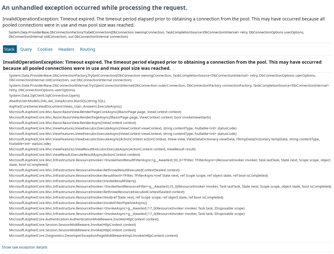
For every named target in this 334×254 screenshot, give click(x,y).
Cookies (45, 49)
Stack (10, 49)
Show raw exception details (24, 247)
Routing (87, 49)
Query (26, 49)
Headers (66, 49)
